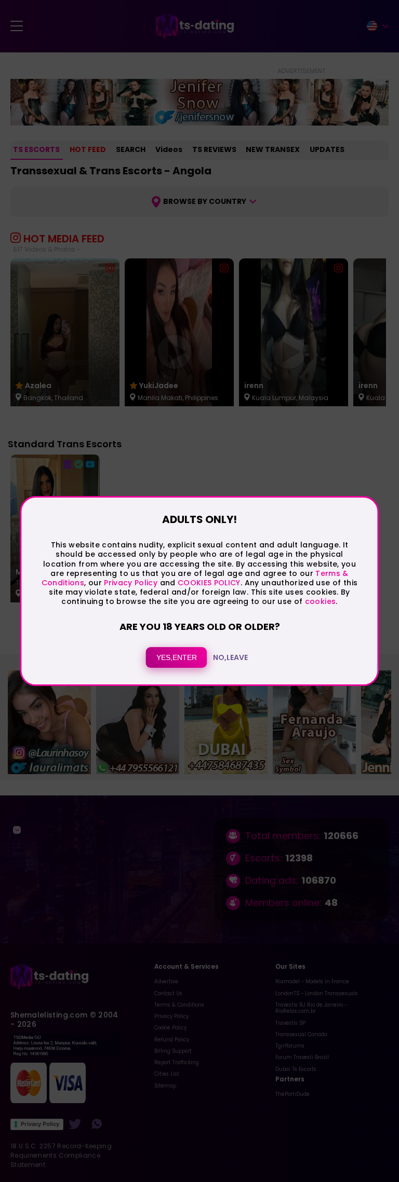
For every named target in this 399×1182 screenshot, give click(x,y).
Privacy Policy (129, 583)
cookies (320, 601)
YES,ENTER (176, 657)
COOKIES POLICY (209, 583)
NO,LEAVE (230, 657)
